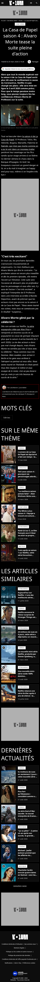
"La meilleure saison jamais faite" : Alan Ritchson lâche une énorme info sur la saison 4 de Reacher (27, 496)
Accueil (3, 21)
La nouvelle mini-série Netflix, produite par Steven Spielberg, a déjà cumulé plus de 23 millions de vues (27, 656)
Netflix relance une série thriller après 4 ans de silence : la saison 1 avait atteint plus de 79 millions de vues (27, 697)
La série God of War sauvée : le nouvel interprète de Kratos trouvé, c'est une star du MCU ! (27, 816)
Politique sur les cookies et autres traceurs (19, 952)
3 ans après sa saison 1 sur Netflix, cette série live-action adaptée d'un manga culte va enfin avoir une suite (27, 556)
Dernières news (12, 21)
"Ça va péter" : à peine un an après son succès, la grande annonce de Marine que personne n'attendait (28, 837)
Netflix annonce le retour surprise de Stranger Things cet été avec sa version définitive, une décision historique (26, 618)
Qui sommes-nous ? (30, 944)
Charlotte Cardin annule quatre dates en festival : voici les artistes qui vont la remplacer (27, 875)
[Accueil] (16, 3)
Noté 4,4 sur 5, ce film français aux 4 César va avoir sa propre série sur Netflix (27, 534)
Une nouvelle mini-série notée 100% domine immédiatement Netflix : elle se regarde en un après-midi (27, 678)
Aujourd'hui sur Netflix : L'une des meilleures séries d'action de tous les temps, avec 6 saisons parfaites (27, 598)
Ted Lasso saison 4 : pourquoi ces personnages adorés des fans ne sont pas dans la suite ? (27, 476)
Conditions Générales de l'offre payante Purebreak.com (19, 959)
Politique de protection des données (19, 955)
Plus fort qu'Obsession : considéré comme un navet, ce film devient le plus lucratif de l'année (27, 797)
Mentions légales (19, 948)
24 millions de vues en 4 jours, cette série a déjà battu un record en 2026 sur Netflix (27, 635)
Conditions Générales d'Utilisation (12, 944)
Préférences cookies (29, 963)
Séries (21, 21)
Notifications (9, 963)
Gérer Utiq (17, 963)
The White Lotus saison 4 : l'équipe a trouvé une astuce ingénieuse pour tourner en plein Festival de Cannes (26, 517)
